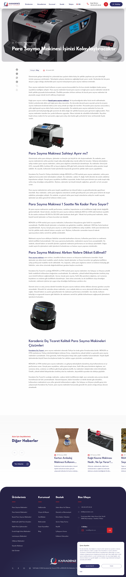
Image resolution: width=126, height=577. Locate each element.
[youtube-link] (24, 568)
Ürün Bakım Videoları (63, 517)
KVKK (81, 571)
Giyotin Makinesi (17, 546)
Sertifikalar (42, 517)
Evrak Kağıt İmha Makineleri (21, 531)
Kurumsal (18, 42)
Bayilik (58, 526)
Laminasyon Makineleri (19, 536)
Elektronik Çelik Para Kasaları (21, 522)
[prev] (14, 452)
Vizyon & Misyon (43, 512)
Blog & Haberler (29, 42)
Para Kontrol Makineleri (19, 512)
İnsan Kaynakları (43, 526)
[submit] (109, 530)
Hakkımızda (42, 507)
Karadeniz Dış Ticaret (36, 350)
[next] (21, 452)
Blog (39, 531)
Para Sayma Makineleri (19, 507)
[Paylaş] (17, 70)
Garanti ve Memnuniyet (63, 512)
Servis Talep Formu (62, 522)
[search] (106, 4)
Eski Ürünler (16, 550)
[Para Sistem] (12, 4)
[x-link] (12, 568)
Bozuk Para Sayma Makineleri (21, 517)
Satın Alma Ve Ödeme (63, 507)
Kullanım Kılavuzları (62, 536)
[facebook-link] (18, 568)
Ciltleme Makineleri (18, 541)
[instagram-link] (30, 568)
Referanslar (42, 522)
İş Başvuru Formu (61, 531)
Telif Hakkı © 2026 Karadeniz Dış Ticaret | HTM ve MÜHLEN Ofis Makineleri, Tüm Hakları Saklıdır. (60, 568)
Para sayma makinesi (36, 257)
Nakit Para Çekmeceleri (19, 526)
